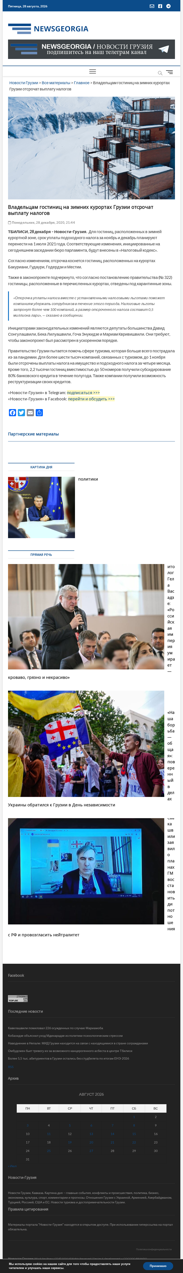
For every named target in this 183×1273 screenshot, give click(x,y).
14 (112, 1134)
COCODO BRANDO (135, 1258)
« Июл (12, 1166)
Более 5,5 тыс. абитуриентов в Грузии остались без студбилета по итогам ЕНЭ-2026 (68, 1058)
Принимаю (158, 1266)
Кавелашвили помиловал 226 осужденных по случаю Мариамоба (55, 1028)
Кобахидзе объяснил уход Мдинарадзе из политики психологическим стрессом (65, 1035)
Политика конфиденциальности (154, 1249)
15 (134, 1134)
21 (112, 1142)
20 (91, 1142)
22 (134, 1142)
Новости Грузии (20, 1258)
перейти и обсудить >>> (91, 398)
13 (91, 1134)
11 (49, 1134)
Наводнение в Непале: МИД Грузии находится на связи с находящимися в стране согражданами (78, 1043)
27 (91, 1151)
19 (70, 1142)
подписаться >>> (83, 392)
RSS (11, 1067)
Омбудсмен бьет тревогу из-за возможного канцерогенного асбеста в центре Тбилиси (70, 1051)
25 (49, 1151)
